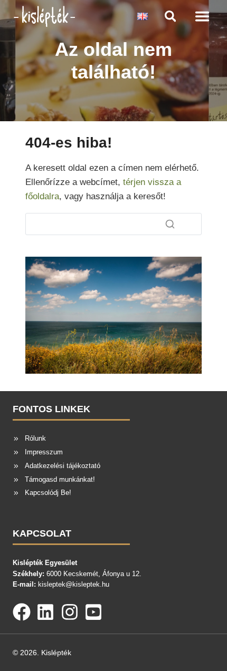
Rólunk (35, 438)
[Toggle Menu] (202, 16)
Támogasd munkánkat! (60, 479)
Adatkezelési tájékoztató (62, 466)
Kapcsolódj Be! (48, 493)
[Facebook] (22, 610)
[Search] (170, 224)
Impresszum (44, 452)
